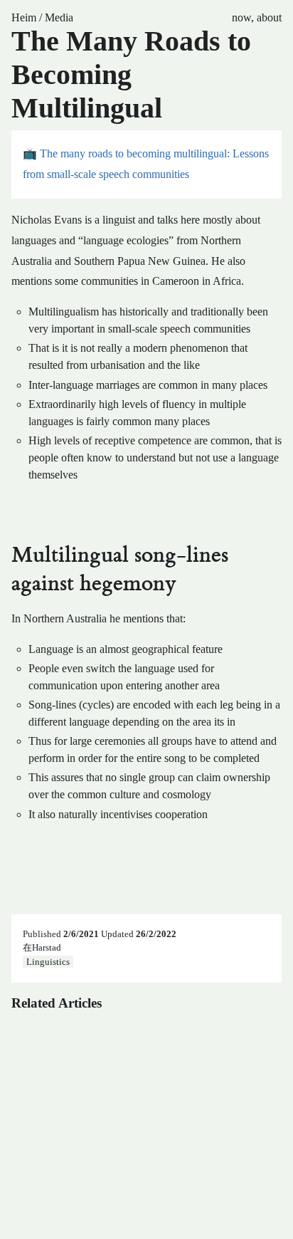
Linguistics (48, 961)
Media (59, 17)
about (269, 17)
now (241, 17)
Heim (23, 17)
